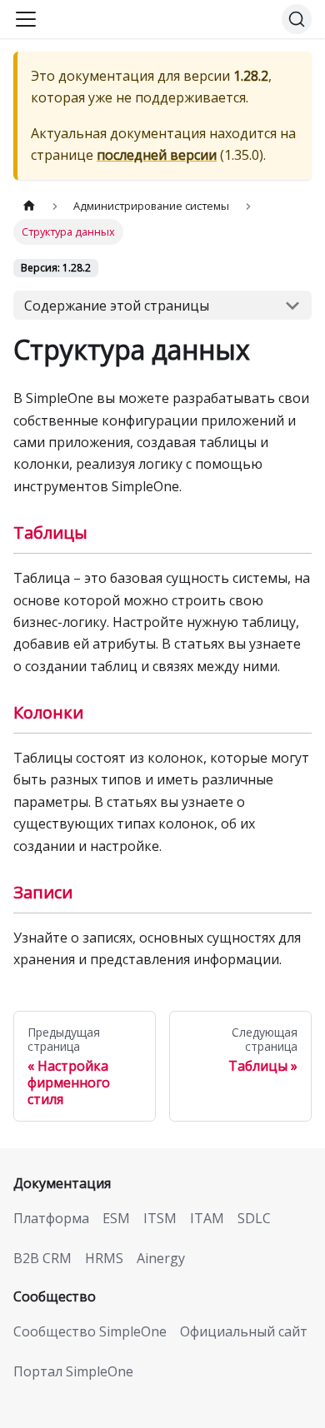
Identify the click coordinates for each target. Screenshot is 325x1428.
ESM (116, 1218)
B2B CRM (42, 1258)
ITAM (207, 1218)
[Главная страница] (29, 206)
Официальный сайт (244, 1331)
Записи (42, 892)
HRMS (104, 1258)
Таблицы (50, 532)
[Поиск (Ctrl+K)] (297, 19)
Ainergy (161, 1258)
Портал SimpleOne (73, 1371)
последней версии (157, 155)
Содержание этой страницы (116, 305)
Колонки (48, 712)
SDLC (254, 1218)
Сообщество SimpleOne (90, 1331)
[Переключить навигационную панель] (25, 19)
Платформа (51, 1218)
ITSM (160, 1218)
